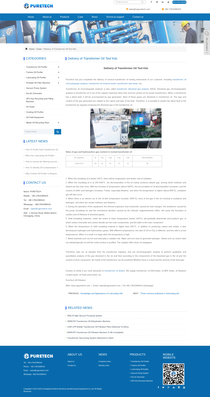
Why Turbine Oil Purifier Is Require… (42, 173)
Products (64, 17)
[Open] (207, 43)
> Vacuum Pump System (139, 373)
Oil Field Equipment (35, 117)
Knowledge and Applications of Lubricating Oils (102, 293)
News (95, 17)
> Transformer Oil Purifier (139, 361)
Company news (105, 361)
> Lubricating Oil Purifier (139, 369)
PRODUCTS (137, 354)
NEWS (103, 354)
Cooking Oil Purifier (35, 112)
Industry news (104, 365)
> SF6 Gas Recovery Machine (141, 381)
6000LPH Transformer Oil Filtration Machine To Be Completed (95, 332)
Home (31, 17)
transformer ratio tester (127, 83)
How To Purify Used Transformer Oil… (43, 149)
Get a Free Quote (179, 2)
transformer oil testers (115, 271)
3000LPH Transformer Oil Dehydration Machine (88, 321)
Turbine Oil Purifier (34, 72)
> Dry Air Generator (137, 377)
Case (80, 17)
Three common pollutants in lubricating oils (159, 293)
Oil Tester (30, 107)
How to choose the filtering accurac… (42, 161)
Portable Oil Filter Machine (38, 83)
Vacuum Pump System (36, 88)
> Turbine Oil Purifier (138, 365)
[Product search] (57, 131)
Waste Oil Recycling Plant (37, 122)
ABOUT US (75, 354)
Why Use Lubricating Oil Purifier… (41, 155)
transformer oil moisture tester (102, 83)
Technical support (115, 17)
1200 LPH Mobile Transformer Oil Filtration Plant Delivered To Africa (98, 327)
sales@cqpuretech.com (139, 9)
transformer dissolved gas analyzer (133, 89)
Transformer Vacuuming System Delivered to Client (90, 338)
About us (47, 17)
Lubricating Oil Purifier (36, 77)
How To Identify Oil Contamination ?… (43, 167)
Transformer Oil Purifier (36, 67)
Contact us (138, 17)
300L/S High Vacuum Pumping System (84, 316)
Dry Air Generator (34, 93)
